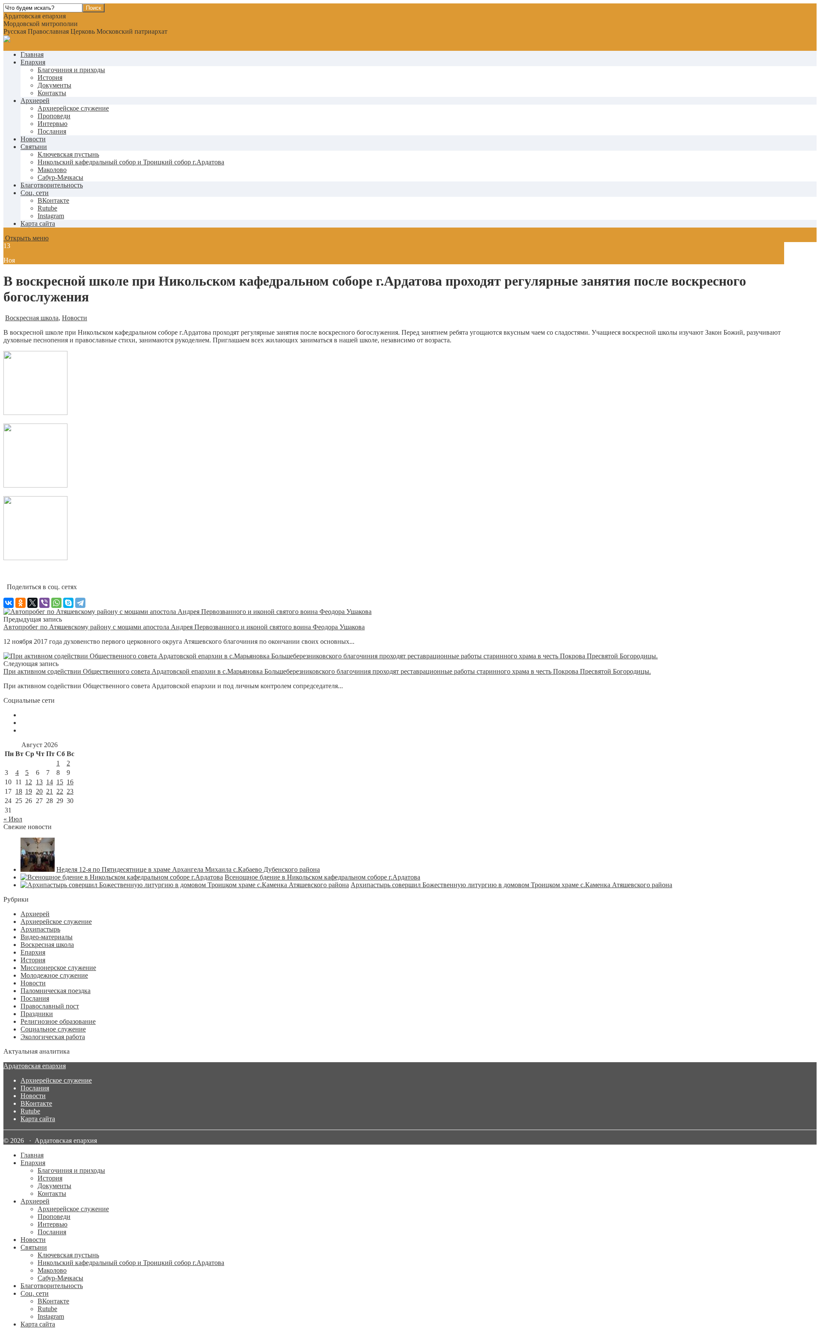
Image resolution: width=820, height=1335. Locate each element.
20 (39, 791)
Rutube (30, 1111)
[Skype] (68, 603)
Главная (32, 54)
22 (59, 791)
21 (49, 791)
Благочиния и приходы (71, 69)
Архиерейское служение (73, 108)
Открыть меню (26, 238)
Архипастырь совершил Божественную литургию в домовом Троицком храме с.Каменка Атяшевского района (511, 884)
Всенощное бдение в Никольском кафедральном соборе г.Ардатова (322, 877)
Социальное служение (53, 1029)
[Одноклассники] (20, 603)
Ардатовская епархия (34, 1065)
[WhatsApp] (56, 603)
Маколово (52, 169)
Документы (54, 85)
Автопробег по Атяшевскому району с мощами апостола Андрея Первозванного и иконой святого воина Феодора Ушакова (184, 627)
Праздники (36, 1013)
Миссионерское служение (58, 967)
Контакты (52, 92)
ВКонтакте (36, 1103)
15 (59, 782)
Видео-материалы (46, 937)
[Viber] (44, 603)
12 (28, 782)
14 (49, 782)
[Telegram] (80, 603)
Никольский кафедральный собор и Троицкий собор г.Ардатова (131, 162)
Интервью (52, 123)
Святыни (33, 146)
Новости (33, 139)
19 (28, 791)
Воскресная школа (32, 317)
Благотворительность (51, 185)
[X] (32, 603)
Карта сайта (37, 223)
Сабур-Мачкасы (60, 177)
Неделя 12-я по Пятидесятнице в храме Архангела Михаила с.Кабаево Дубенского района (188, 869)
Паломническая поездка (55, 990)
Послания (52, 131)
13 (39, 782)
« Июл (12, 819)
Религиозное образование (58, 1021)
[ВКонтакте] (8, 603)
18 (18, 791)
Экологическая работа (52, 1036)
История (50, 77)
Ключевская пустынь (68, 154)
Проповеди (54, 116)
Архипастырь (40, 929)
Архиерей (35, 100)
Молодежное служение (54, 975)
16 (70, 782)
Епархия (32, 62)
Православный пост (49, 1006)
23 (70, 791)
